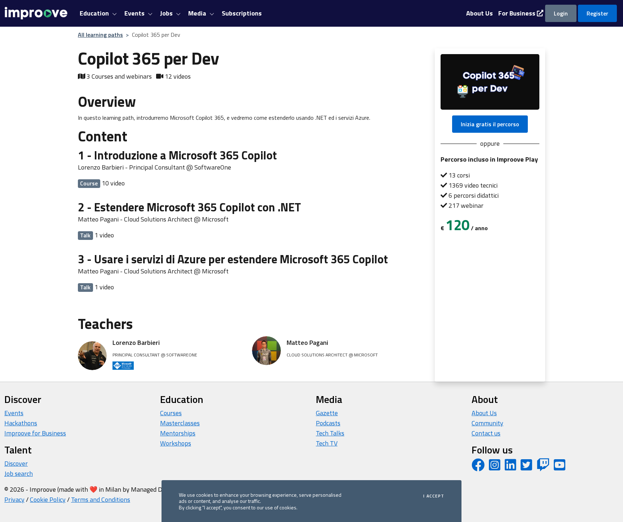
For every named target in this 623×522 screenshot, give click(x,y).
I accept (433, 496)
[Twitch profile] (542, 467)
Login (561, 13)
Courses (171, 413)
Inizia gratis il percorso (490, 124)
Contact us (486, 433)
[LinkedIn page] (510, 467)
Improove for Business (35, 433)
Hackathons (20, 423)
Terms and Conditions (100, 499)
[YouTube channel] (559, 467)
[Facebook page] (478, 467)
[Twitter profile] (526, 467)
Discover (16, 463)
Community (487, 423)
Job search (18, 473)
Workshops (175, 443)
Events (13, 413)
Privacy (14, 499)
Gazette (327, 413)
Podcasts (328, 423)
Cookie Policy (48, 499)
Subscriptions (242, 13)
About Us (484, 413)
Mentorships (177, 433)
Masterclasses (180, 423)
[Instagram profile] (494, 467)
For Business (517, 13)
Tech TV (326, 443)
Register (597, 13)
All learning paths (100, 34)
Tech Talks (330, 433)
